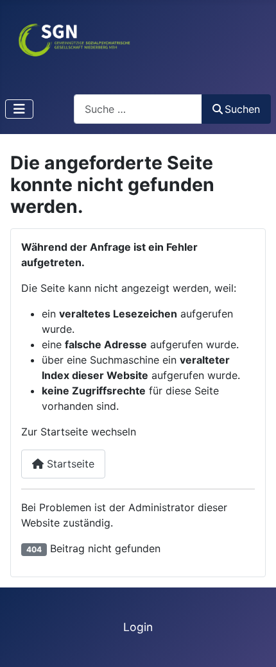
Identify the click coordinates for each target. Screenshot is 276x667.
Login (138, 627)
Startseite (69, 463)
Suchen (242, 109)
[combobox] (138, 108)
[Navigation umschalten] (19, 109)
